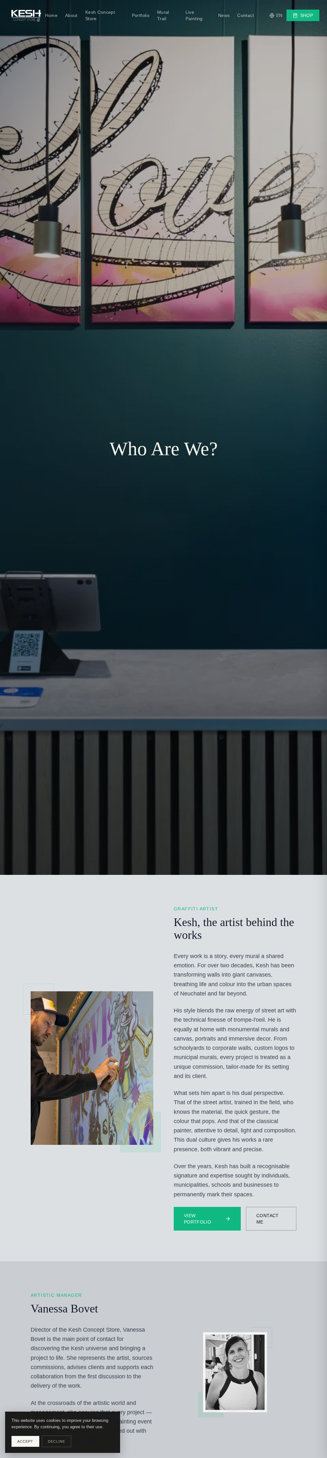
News (224, 15)
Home (51, 15)
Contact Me (267, 1218)
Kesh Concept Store (100, 15)
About (71, 15)
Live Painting (194, 15)
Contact (245, 15)
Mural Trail (163, 15)
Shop (306, 15)
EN (279, 15)
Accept (25, 1441)
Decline (56, 1441)
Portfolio (140, 15)
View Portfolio (197, 1218)
